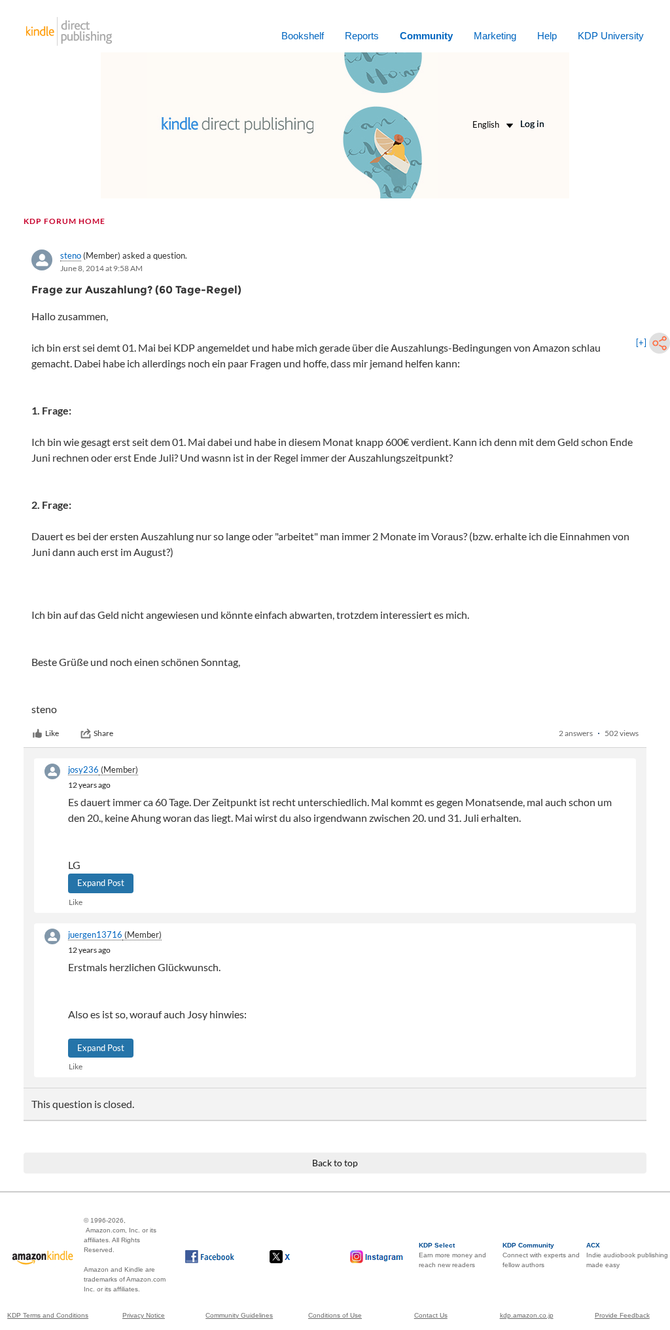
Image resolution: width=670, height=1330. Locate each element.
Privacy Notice (143, 1315)
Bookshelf (302, 35)
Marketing (495, 35)
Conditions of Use (335, 1315)
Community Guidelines (239, 1315)
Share (103, 733)
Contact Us (431, 1315)
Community (426, 35)
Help (547, 35)
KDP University (611, 35)
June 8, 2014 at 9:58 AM (101, 268)
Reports (362, 35)
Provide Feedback (622, 1315)
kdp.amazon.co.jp (527, 1315)
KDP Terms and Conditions (47, 1315)
